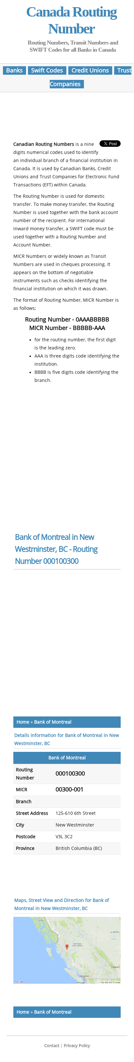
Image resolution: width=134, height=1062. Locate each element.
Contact (52, 1045)
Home (23, 722)
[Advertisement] (67, 118)
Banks (14, 70)
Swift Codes (47, 70)
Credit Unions (90, 70)
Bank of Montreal (53, 722)
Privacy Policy (77, 1045)
